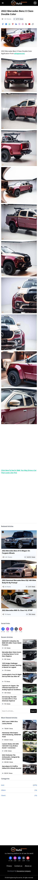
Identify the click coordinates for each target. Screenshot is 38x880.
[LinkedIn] (16, 24)
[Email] (29, 24)
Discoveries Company (24, 871)
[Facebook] (2, 24)
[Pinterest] (12, 24)
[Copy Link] (32, 24)
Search (33, 711)
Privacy (9, 866)
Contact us (18, 866)
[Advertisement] (19, 447)
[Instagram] (22, 24)
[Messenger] (6, 24)
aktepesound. (19, 53)
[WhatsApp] (9, 24)
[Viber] (19, 24)
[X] (26, 24)
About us (28, 866)
